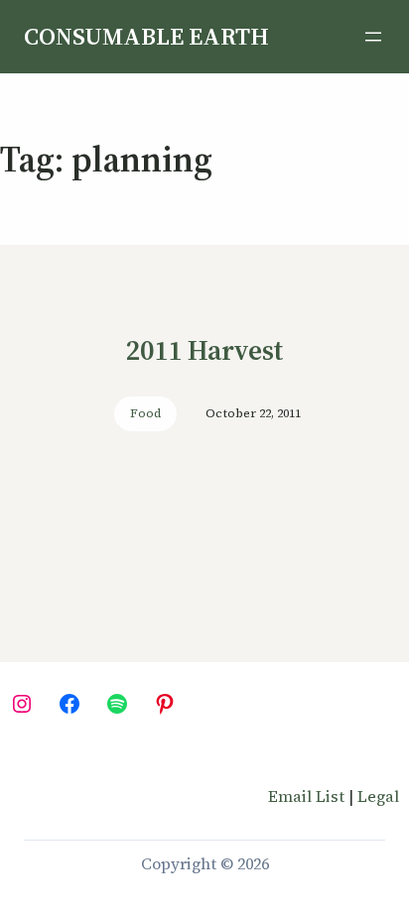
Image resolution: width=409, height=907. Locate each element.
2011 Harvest (204, 350)
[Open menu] (373, 37)
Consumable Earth (146, 36)
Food (145, 413)
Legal (378, 796)
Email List (306, 796)
